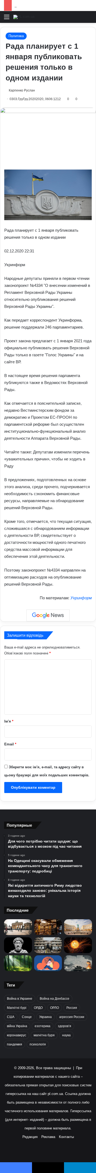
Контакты (66, 1137)
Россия (71, 1008)
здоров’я (64, 1026)
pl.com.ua (55, 1094)
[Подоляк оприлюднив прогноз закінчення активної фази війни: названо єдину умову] (48, 945)
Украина (45, 1017)
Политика (16, 36)
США (10, 1017)
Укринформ (81, 598)
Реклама (48, 1137)
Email (10, 744)
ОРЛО (54, 1008)
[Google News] (48, 615)
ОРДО (38, 1008)
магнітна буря (44, 1035)
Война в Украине (19, 999)
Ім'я (8, 721)
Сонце (27, 1017)
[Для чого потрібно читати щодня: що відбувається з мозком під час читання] (48, 927)
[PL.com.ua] (23, 17)
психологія (38, 1044)
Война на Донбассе (54, 999)
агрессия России (71, 1017)
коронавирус (16, 1035)
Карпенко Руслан (22, 90)
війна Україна (17, 1026)
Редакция (30, 1137)
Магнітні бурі (16, 1008)
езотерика (42, 1026)
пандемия (14, 1044)
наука (66, 1035)
